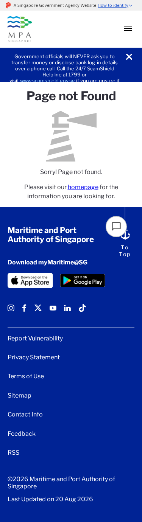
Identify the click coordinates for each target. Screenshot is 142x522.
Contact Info (25, 414)
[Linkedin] (67, 310)
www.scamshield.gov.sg (47, 81)
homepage (83, 187)
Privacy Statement (34, 357)
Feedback (22, 433)
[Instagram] (11, 310)
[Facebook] (24, 310)
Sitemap (19, 395)
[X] (38, 310)
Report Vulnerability (35, 338)
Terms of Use (26, 376)
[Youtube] (53, 310)
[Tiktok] (82, 310)
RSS (13, 452)
